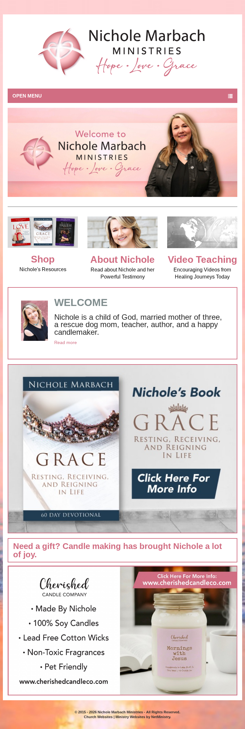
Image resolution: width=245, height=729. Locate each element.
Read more (65, 342)
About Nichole (122, 259)
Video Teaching (202, 259)
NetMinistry (160, 717)
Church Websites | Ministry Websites (115, 717)
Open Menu (27, 95)
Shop (43, 259)
